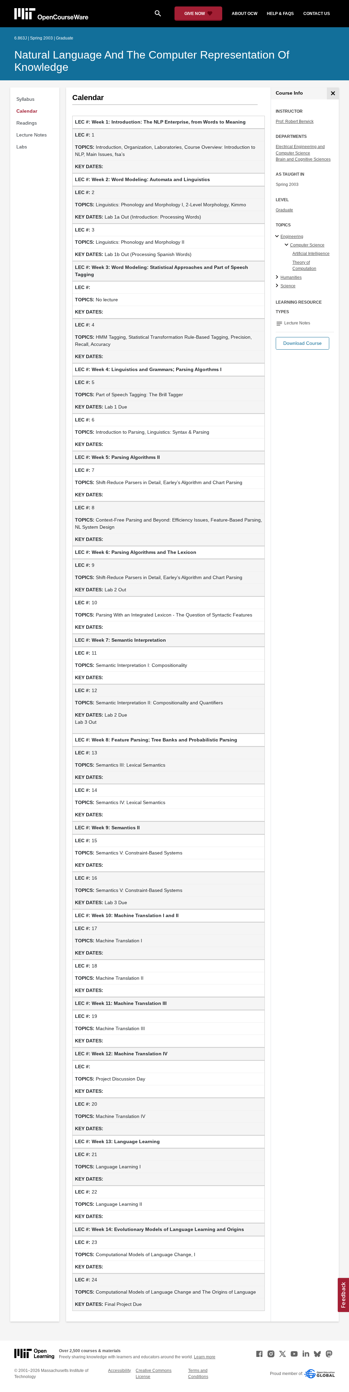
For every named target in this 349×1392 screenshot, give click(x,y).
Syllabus (25, 99)
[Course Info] (333, 93)
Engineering (291, 236)
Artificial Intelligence (311, 253)
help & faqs (280, 13)
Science (287, 286)
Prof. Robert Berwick (295, 121)
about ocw (244, 13)
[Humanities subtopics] (278, 277)
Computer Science (307, 245)
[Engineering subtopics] (278, 236)
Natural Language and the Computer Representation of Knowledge (151, 61)
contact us (316, 13)
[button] (302, 343)
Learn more (204, 1357)
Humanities (291, 277)
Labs (21, 146)
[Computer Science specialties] (287, 245)
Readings (26, 123)
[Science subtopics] (278, 286)
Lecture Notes (31, 135)
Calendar (26, 111)
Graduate (284, 210)
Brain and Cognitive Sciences (303, 159)
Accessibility (119, 1370)
